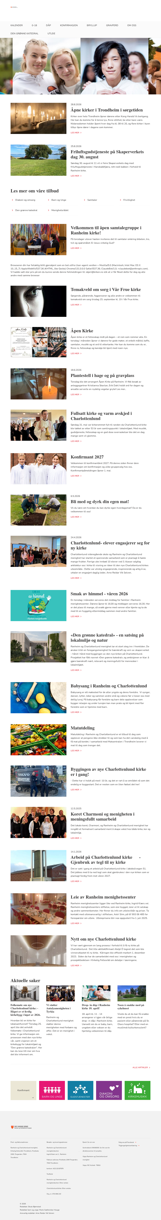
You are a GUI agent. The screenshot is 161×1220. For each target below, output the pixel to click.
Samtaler (92, 199)
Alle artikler (140, 1067)
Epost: (85, 1142)
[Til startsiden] (15, 7)
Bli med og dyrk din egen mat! (100, 501)
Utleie (51, 33)
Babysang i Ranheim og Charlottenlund (109, 685)
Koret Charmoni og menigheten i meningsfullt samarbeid (102, 816)
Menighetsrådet (59, 210)
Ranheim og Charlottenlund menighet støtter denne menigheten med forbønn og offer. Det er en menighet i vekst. (61, 1026)
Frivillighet (129, 199)
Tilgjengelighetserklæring (128, 1146)
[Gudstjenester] (80, 1090)
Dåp (48, 25)
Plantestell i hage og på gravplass (102, 375)
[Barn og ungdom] (52, 1090)
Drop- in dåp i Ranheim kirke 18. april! (96, 1006)
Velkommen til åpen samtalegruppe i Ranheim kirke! (106, 230)
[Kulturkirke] (137, 1090)
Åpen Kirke (82, 330)
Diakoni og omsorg (25, 199)
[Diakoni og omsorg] (109, 1090)
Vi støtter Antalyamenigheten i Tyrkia (58, 1008)
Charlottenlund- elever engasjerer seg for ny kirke (110, 545)
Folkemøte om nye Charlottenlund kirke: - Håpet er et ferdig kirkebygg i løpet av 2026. (26, 1009)
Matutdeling (83, 727)
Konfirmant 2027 (87, 456)
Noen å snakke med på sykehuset (130, 1006)
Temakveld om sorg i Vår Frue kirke (106, 289)
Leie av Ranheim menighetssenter (103, 897)
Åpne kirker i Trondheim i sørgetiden (107, 109)
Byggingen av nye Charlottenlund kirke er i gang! (108, 771)
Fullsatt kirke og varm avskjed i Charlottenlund (101, 416)
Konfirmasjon (69, 25)
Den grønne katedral (24, 33)
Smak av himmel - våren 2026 (99, 593)
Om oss (131, 25)
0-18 (34, 25)
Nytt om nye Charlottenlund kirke (103, 939)
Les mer (75, 132)
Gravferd (112, 25)
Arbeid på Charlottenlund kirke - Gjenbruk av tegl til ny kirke (106, 859)
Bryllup (92, 25)
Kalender (17, 25)
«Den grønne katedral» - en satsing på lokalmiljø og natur (107, 637)
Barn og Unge (58, 199)
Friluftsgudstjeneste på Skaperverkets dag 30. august (107, 154)
